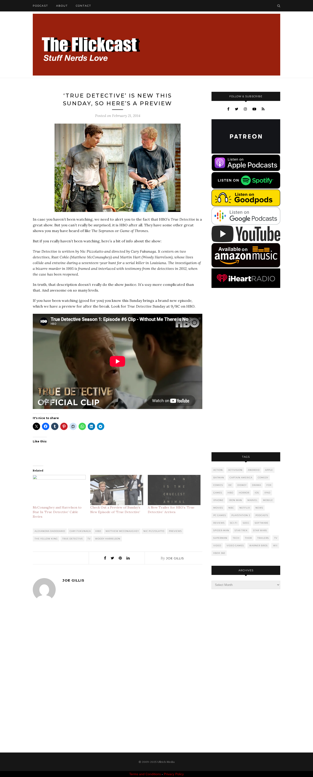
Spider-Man (221, 530)
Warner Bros (258, 545)
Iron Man (235, 500)
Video (217, 545)
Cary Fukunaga (80, 531)
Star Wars (260, 530)
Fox (269, 485)
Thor (248, 538)
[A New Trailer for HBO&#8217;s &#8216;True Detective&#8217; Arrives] (174, 490)
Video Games (235, 545)
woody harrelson (107, 538)
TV (89, 538)
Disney (242, 485)
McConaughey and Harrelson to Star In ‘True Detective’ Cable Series (57, 512)
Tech (236, 538)
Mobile (268, 500)
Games (217, 492)
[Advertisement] (245, 370)
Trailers (263, 538)
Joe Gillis (175, 558)
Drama (256, 485)
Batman (218, 477)
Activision (235, 470)
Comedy (263, 477)
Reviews (219, 523)
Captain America (241, 477)
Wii (275, 545)
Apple (269, 470)
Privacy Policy (174, 774)
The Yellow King (46, 538)
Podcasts (261, 515)
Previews (175, 531)
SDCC (246, 523)
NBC (231, 507)
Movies (218, 507)
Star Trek (241, 530)
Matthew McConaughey (122, 531)
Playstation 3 (240, 515)
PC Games (219, 515)
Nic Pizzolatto (153, 531)
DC (230, 485)
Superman (220, 538)
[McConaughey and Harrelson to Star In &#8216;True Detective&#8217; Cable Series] (59, 490)
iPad (267, 492)
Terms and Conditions (145, 774)
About (62, 5)
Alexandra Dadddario (50, 531)
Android (254, 470)
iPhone (218, 500)
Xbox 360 (219, 553)
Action (218, 470)
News (259, 507)
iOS (257, 492)
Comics (218, 485)
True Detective (72, 538)
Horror (244, 492)
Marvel (252, 500)
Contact (83, 5)
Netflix (244, 507)
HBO (98, 531)
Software (261, 523)
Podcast (40, 5)
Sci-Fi (233, 523)
